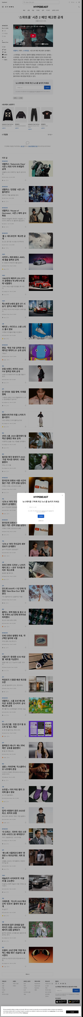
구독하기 (41, 516)
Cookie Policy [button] (52, 1011)
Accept (72, 1012)
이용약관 (50, 510)
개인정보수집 (44, 510)
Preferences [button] (25, 1012)
